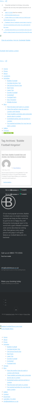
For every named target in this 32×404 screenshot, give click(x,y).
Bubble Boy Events (10, 314)
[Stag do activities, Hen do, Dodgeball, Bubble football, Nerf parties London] (16, 51)
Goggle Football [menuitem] (12, 358)
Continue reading (7, 182)
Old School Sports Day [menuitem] (14, 351)
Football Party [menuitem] (11, 363)
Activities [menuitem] (6, 344)
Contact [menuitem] (6, 394)
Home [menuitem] (5, 337)
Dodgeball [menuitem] (10, 361)
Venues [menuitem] (6, 366)
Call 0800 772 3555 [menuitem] (10, 399)
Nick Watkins (17, 168)
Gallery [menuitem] (6, 392)
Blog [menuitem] (5, 368)
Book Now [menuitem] (7, 396)
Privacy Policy (27, 314)
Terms (20, 314)
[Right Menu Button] (2, 331)
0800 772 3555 (8, 12)
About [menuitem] (5, 339)
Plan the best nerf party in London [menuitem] (17, 385)
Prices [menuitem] (5, 342)
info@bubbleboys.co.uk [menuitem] (11, 401)
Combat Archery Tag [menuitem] (13, 349)
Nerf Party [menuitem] (10, 354)
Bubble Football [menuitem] (12, 347)
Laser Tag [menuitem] (10, 356)
